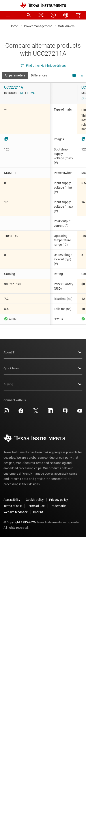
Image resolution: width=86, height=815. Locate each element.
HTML (30, 92)
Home (14, 26)
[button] (8, 15)
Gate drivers (66, 26)
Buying (8, 384)
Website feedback (16, 512)
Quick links (11, 368)
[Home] (43, 5)
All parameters (15, 75)
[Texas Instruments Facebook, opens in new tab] (21, 412)
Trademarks (58, 506)
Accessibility (12, 499)
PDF (21, 92)
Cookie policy (35, 499)
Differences (39, 75)
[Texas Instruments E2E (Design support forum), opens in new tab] (65, 412)
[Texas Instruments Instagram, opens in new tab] (6, 412)
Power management (38, 26)
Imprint (38, 512)
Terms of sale (13, 506)
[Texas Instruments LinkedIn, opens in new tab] (50, 412)
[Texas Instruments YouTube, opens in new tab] (79, 412)
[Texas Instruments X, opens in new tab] (35, 412)
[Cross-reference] (41, 15)
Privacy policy (58, 499)
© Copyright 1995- (20, 522)
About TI (9, 352)
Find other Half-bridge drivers (46, 65)
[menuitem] (28, 15)
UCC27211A (13, 87)
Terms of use (36, 506)
